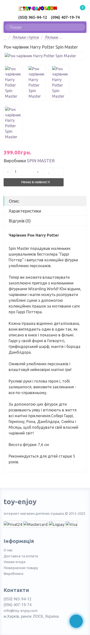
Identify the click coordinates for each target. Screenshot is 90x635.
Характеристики (25, 210)
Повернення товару (21, 568)
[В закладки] (49, 172)
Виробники (13, 574)
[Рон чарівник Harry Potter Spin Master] (45, 56)
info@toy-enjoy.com (20, 611)
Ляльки (51, 37)
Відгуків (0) (20, 220)
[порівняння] (59, 172)
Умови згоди (14, 562)
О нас (8, 550)
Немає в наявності (35, 182)
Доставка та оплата (21, 556)
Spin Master (41, 160)
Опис (14, 201)
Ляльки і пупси (25, 37)
